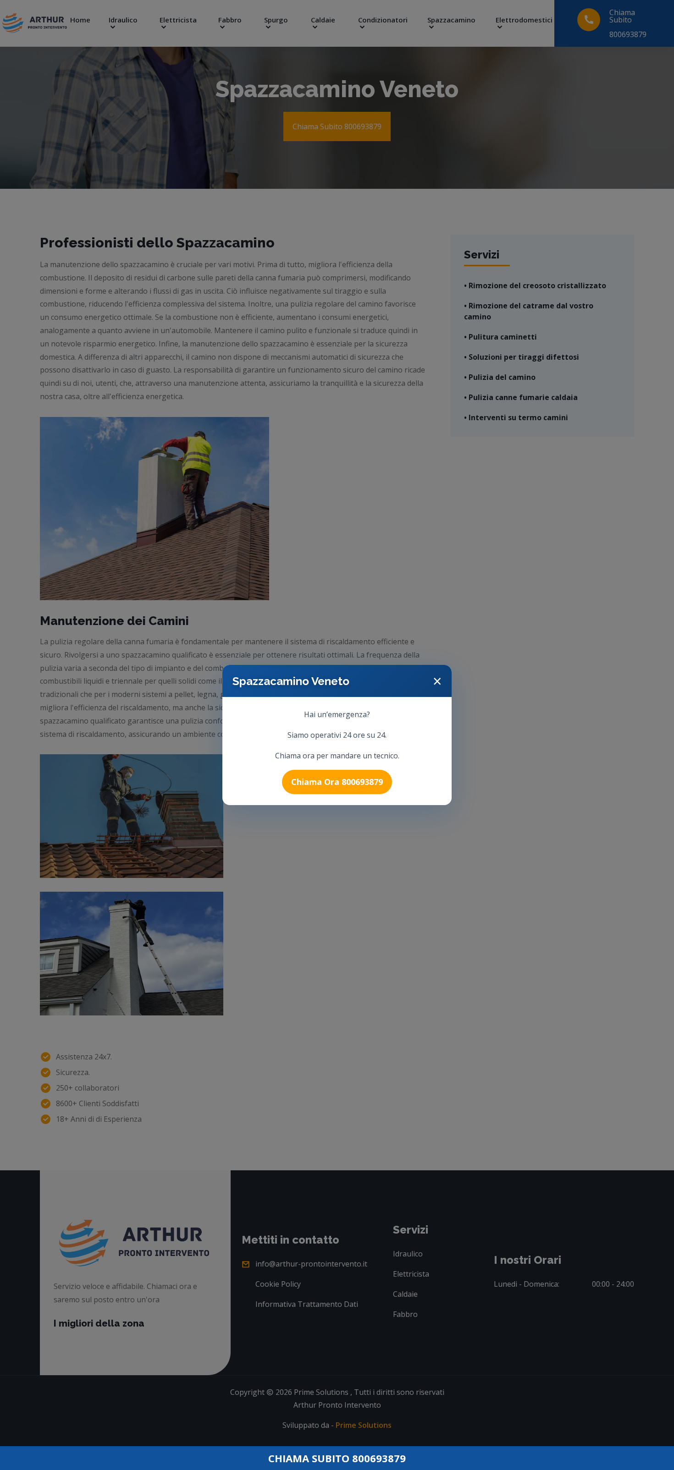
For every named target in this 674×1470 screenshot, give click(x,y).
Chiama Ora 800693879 (337, 781)
